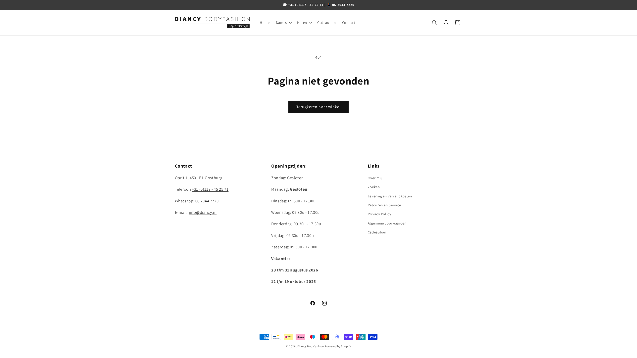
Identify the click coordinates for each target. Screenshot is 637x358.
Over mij (375, 178)
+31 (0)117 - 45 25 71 (210, 189)
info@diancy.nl (203, 212)
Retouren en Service (384, 205)
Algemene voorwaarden (387, 223)
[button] (283, 22)
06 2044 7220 (207, 201)
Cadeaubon (377, 232)
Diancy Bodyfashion (310, 346)
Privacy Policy (379, 214)
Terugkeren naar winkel (318, 106)
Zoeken (374, 186)
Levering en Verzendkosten (390, 196)
